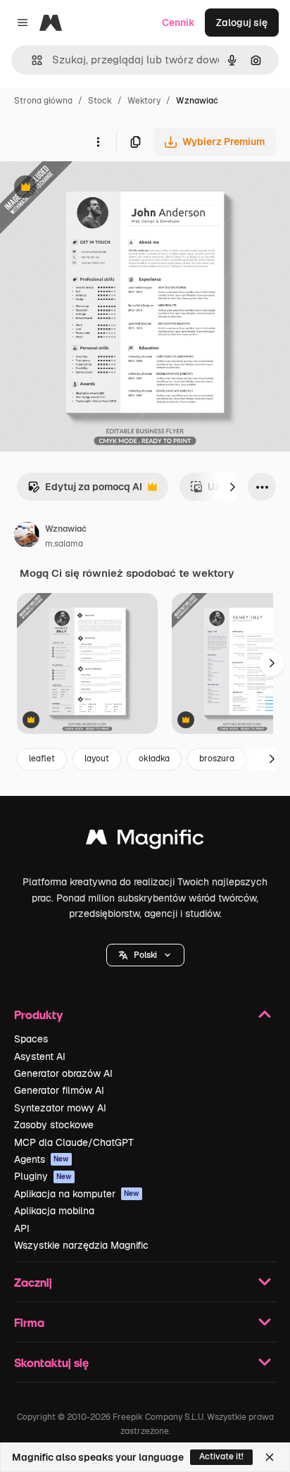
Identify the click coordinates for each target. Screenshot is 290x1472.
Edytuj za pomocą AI (84, 490)
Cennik (178, 22)
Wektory (143, 100)
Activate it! (221, 1456)
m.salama (64, 543)
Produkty (38, 1014)
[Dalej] (232, 487)
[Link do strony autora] (26, 536)
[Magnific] (145, 841)
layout (96, 758)
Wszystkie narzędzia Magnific (81, 1245)
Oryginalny (97, 188)
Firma (29, 1322)
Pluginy (43, 1176)
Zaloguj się (241, 22)
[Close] (269, 1457)
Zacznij (33, 1282)
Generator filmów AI (59, 1090)
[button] (145, 955)
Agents (41, 1159)
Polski (145, 955)
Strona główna (43, 100)
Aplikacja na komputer (76, 1193)
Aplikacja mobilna (54, 1210)
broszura (216, 758)
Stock (100, 100)
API (22, 1228)
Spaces (31, 1039)
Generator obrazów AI (63, 1073)
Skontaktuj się (51, 1362)
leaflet (42, 758)
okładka (154, 758)
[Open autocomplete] (31, 60)
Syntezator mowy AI (60, 1108)
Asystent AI (39, 1056)
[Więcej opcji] (98, 141)
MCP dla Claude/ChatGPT (74, 1142)
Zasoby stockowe (54, 1124)
